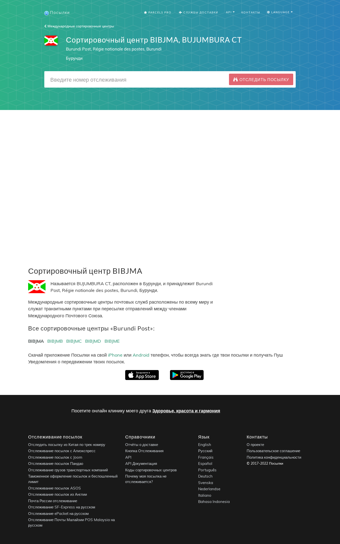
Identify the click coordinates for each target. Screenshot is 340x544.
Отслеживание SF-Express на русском (61, 507)
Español (205, 463)
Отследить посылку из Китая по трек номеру (66, 444)
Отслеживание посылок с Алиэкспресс (62, 451)
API (128, 457)
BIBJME (112, 341)
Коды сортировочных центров (151, 470)
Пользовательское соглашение (273, 451)
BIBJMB (55, 341)
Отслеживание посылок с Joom (55, 457)
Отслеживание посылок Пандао (55, 463)
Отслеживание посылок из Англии (57, 494)
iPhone (115, 355)
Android (141, 355)
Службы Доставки (200, 12)
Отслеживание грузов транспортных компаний (68, 470)
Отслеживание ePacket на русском (58, 513)
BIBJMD (93, 341)
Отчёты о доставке (141, 444)
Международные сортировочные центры (80, 26)
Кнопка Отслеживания (144, 451)
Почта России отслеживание (52, 500)
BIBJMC (74, 341)
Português (207, 470)
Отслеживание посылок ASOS (54, 488)
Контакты (250, 12)
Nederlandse (209, 489)
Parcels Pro (159, 12)
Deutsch (205, 476)
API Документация (141, 463)
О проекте (255, 444)
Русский (205, 451)
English (204, 444)
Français (206, 457)
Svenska (205, 482)
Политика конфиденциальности (274, 457)
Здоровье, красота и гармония (186, 411)
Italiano (204, 495)
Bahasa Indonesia (214, 501)
